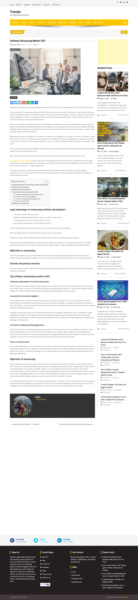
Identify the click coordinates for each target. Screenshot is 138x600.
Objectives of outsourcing (20, 203)
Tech (80, 22)
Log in (74, 572)
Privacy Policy (37, 5)
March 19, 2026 (104, 257)
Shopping (72, 22)
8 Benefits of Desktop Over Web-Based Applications (75, 424)
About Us (19, 5)
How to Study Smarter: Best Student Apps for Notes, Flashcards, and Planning (111, 146)
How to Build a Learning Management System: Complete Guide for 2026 (113, 372)
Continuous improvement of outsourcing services (30, 194)
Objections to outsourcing (20, 187)
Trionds (15, 12)
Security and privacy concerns (21, 190)
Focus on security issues (22, 201)
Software (13, 97)
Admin (37, 45)
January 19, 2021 (25, 45)
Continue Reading (122, 115)
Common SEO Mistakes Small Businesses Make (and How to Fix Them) (113, 342)
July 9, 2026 (103, 151)
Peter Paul (114, 204)
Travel (88, 22)
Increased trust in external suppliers (26, 196)
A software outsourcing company (20, 161)
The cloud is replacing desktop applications (28, 199)
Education (62, 22)
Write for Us (56, 5)
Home (11, 5)
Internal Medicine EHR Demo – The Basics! (26, 424)
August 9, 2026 (104, 99)
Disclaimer (27, 5)
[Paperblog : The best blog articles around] (45, 586)
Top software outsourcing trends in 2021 (25, 192)
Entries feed (76, 575)
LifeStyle (40, 22)
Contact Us (46, 5)
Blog (43, 560)
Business (15, 22)
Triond (125, 597)
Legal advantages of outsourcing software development (30, 185)
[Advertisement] (112, 52)
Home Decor (51, 22)
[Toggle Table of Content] (45, 182)
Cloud (24, 22)
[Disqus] (52, 454)
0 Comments (103, 115)
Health (31, 22)
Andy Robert (115, 151)
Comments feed (77, 579)
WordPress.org (77, 582)
